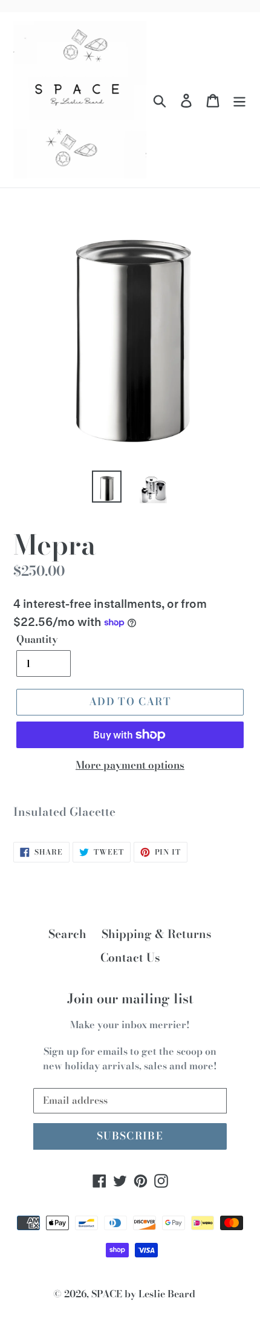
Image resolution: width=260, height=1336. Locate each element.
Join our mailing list (130, 998)
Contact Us (130, 957)
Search (67, 934)
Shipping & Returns (157, 934)
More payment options (130, 765)
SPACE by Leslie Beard (143, 1293)
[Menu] (239, 100)
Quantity (37, 639)
